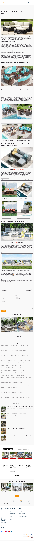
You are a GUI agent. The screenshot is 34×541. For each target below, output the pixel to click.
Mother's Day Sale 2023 (7, 350)
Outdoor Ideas (26, 397)
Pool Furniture (4, 353)
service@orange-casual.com (4, 520)
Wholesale (11, 519)
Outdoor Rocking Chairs (18, 370)
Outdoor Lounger (14, 345)
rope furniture (4, 345)
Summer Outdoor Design (23, 385)
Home (2, 9)
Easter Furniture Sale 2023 (19, 363)
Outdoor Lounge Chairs (20, 350)
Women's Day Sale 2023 (7, 358)
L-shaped (16, 45)
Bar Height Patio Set (6, 363)
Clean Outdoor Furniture (21, 380)
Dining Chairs (14, 365)
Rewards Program (12, 514)
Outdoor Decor (19, 395)
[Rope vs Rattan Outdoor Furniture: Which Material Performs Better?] (9, 324)
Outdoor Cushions (17, 382)
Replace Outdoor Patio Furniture (23, 358)
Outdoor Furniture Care (7, 375)
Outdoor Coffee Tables (17, 367)
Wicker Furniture (5, 397)
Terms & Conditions (22, 513)
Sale (20, 365)
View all (17, 475)
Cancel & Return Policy (22, 511)
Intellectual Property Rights (23, 516)
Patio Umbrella (20, 390)
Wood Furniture (24, 345)
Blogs (11, 516)
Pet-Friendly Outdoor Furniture (8, 360)
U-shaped (19, 45)
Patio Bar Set (27, 360)
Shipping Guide (21, 510)
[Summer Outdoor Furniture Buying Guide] (3, 431)
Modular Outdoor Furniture (8, 377)
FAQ (1, 525)
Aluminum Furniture (17, 392)
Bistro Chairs (4, 348)
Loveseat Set (25, 355)
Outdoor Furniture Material (8, 390)
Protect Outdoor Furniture (24, 372)
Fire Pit (14, 372)
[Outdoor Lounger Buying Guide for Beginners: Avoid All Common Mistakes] (25, 324)
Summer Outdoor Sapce (7, 380)
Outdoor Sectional (5, 392)
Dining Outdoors (5, 385)
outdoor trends (5, 365)
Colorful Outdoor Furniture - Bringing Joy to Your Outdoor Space (5, 290)
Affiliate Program (12, 513)
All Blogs (5, 9)
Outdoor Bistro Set (19, 375)
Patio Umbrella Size (6, 372)
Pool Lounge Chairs (6, 370)
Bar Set (20, 360)
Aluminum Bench (14, 353)
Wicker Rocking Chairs (21, 377)
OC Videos (2, 527)
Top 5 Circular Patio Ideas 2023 (29, 290)
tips (30, 377)
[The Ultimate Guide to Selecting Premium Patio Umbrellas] (3, 438)
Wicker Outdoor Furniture (7, 395)
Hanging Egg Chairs (6, 382)
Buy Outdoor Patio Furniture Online (10, 387)
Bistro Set (13, 385)
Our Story (11, 510)
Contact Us (2, 524)
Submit (3, 310)
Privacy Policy (21, 514)
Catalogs (11, 511)
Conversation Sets (5, 367)
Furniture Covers (20, 348)
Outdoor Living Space (16, 397)
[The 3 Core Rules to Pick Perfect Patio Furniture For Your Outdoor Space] (3, 424)
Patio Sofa (17, 355)
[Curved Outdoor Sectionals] (17, 76)
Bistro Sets (11, 348)
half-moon (25, 45)
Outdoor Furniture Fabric (7, 355)
